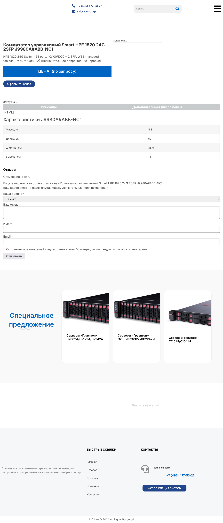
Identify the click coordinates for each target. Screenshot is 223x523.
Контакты (93, 494)
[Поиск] (177, 9)
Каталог (92, 470)
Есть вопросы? (161, 467)
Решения (92, 478)
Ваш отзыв (12, 204)
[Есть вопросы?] (145, 469)
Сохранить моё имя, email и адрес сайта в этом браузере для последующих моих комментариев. (77, 249)
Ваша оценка (13, 193)
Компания (93, 486)
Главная (92, 461)
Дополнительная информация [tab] (157, 107)
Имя (7, 223)
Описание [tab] (49, 107)
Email (8, 236)
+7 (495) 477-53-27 (180, 475)
